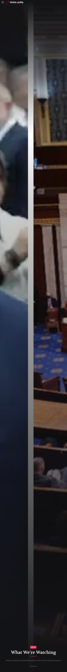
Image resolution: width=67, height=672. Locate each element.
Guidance (33, 647)
